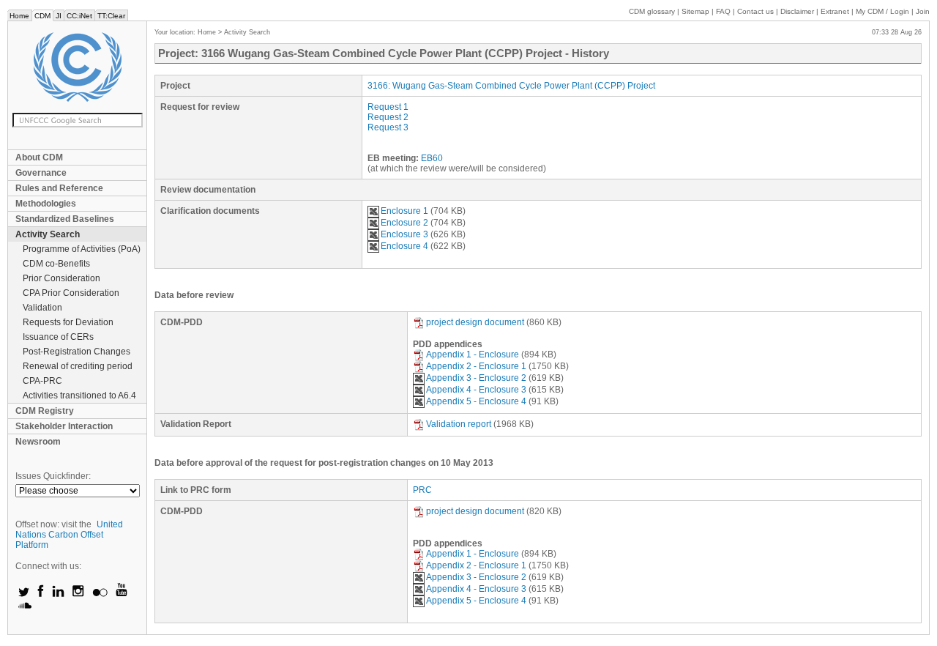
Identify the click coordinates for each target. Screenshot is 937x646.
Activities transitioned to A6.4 (79, 395)
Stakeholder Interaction (64, 426)
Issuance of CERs (58, 337)
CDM (42, 16)
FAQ (723, 11)
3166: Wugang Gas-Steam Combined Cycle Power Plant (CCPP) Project (511, 86)
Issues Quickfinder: (53, 476)
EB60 (432, 158)
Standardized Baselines (64, 219)
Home (19, 16)
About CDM (39, 157)
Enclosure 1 (404, 211)
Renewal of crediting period (77, 366)
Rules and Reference (59, 188)
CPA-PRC (42, 381)
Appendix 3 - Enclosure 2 (476, 378)
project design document (475, 322)
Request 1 (387, 107)
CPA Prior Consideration (71, 293)
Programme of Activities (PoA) (82, 249)
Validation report (458, 424)
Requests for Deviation (68, 322)
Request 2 (387, 117)
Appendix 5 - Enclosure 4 (476, 401)
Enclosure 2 (404, 223)
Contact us (755, 11)
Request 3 (387, 127)
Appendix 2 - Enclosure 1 (476, 366)
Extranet (835, 11)
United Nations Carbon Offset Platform (69, 534)
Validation (42, 307)
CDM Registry (44, 411)
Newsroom (38, 442)
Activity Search (47, 234)
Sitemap (695, 11)
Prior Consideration (61, 278)
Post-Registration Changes (76, 351)
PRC (422, 490)
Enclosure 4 (404, 246)
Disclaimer (797, 11)
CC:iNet (79, 16)
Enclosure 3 (404, 234)
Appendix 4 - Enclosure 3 (476, 390)
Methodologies (45, 203)
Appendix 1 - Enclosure (472, 354)
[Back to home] (77, 67)
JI (58, 16)
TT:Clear (111, 16)
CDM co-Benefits (56, 264)
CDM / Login (883, 11)
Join (923, 11)
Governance (41, 173)
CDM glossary (652, 11)
